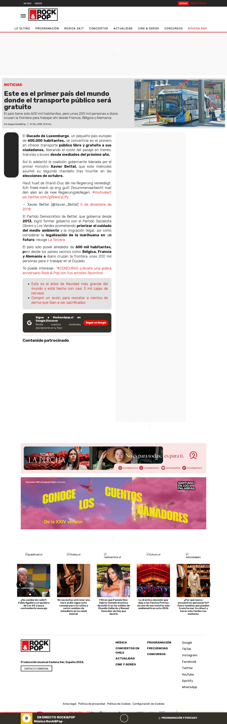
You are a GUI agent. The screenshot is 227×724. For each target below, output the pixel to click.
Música (121, 642)
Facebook (188, 662)
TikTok (186, 649)
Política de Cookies (119, 703)
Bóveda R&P (197, 28)
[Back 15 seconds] (116, 718)
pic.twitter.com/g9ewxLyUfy (45, 197)
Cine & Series (148, 28)
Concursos (174, 28)
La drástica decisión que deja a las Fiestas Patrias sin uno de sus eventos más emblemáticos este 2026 (153, 604)
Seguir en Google (96, 322)
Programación (47, 28)
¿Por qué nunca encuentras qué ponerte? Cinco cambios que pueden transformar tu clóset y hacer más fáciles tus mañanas (193, 607)
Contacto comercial (36, 668)
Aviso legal (69, 703)
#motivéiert (102, 192)
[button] (44, 712)
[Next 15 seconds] (132, 718)
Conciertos (98, 28)
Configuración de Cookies (148, 703)
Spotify (187, 681)
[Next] (140, 718)
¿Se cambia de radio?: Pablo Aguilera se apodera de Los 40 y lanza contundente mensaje (34, 604)
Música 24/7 (74, 28)
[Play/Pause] (124, 718)
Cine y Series (125, 664)
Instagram (189, 655)
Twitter (187, 668)
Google (186, 642)
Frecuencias (157, 648)
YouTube (187, 674)
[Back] (108, 718)
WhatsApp (189, 687)
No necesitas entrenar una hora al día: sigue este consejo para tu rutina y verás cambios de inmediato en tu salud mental (73, 607)
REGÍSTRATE (198, 3)
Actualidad (123, 28)
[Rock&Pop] (43, 15)
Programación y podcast (179, 717)
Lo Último (22, 28)
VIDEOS (38, 3)
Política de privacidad (91, 703)
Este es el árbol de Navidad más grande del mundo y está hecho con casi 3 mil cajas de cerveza (69, 288)
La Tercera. (57, 240)
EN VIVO (27, 3)
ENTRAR (183, 3)
